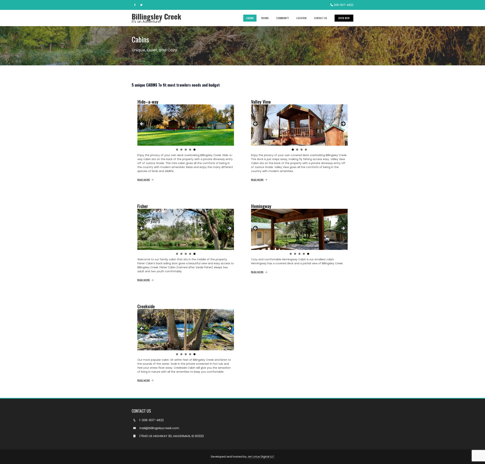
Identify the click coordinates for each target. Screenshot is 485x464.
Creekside (146, 306)
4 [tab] (190, 150)
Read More (143, 179)
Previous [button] (142, 124)
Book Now (344, 18)
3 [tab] (186, 150)
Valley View (261, 101)
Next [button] (229, 124)
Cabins (250, 18)
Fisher (142, 206)
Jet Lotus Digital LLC (260, 457)
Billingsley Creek (156, 16)
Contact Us (320, 18)
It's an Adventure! (146, 21)
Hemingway (261, 206)
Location (301, 18)
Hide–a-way (147, 101)
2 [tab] (181, 150)
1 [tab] (177, 150)
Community (282, 18)
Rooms (265, 18)
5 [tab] (194, 150)
